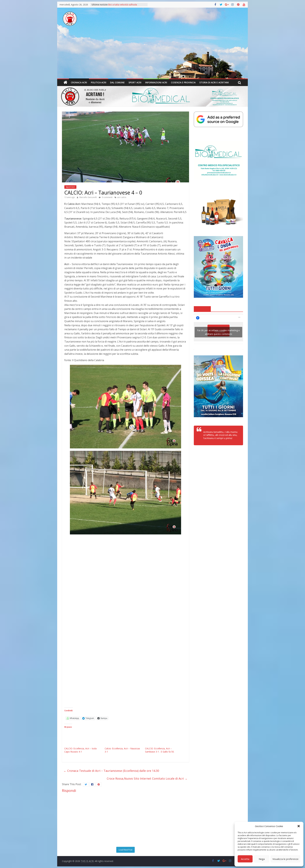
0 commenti (106, 197)
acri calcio (121, 197)
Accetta (245, 859)
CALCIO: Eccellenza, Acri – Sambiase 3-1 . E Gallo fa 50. (159, 750)
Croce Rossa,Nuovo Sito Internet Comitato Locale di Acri (147, 778)
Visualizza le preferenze (285, 859)
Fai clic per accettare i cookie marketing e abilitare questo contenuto (218, 332)
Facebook (202, 309)
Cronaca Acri (79, 82)
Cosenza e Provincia (183, 82)
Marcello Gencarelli (88, 197)
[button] (298, 826)
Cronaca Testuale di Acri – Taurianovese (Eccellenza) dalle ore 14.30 (111, 771)
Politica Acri (98, 82)
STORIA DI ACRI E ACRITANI (214, 82)
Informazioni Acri (156, 82)
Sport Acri (135, 82)
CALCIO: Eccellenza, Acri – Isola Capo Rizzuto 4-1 (80, 750)
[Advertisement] (152, 54)
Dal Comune (117, 82)
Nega (262, 859)
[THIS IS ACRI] (65, 82)
